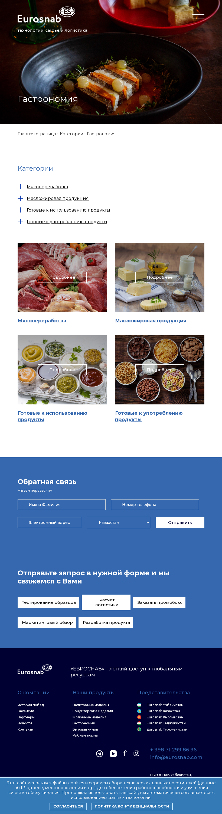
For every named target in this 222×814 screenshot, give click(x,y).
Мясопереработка (47, 186)
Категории (71, 133)
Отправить (180, 522)
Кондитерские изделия (93, 711)
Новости (25, 723)
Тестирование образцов (49, 602)
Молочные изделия (89, 717)
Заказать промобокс (160, 602)
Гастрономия (84, 723)
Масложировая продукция (58, 198)
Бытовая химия (85, 729)
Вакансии (26, 711)
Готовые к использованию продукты (68, 210)
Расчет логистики (107, 602)
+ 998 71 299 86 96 (173, 750)
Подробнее (62, 277)
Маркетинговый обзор (47, 622)
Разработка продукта (106, 622)
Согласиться (68, 806)
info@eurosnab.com (176, 757)
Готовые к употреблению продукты (67, 221)
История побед (31, 705)
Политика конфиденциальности (132, 806)
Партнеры (26, 717)
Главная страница (37, 133)
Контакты (26, 729)
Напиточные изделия (91, 705)
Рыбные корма (85, 735)
